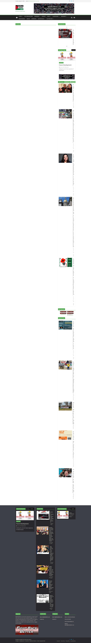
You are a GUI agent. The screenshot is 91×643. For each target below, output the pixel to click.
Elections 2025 (50, 18)
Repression (63, 16)
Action (20, 16)
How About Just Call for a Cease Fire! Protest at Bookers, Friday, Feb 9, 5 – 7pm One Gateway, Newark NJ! (51, 553)
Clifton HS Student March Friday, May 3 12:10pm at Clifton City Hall (73, 413)
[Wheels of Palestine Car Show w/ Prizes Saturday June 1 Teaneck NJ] (43, 518)
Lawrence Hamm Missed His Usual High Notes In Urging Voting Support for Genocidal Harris (73, 377)
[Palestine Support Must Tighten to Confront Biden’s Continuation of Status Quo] (42, 587)
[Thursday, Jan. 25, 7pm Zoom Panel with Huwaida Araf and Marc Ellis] (65, 340)
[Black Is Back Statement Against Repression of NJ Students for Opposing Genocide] (65, 113)
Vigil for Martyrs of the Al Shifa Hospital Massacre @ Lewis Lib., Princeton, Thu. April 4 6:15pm (52, 601)
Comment (73, 82)
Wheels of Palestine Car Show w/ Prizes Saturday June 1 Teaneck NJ (52, 517)
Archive (28, 18)
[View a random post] (74, 17)
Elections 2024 (41, 18)
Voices (48, 16)
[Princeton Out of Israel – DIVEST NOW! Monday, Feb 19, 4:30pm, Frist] (65, 449)
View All (73, 50)
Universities (33, 18)
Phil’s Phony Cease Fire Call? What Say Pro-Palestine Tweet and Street (73, 481)
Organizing (36, 16)
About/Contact (22, 18)
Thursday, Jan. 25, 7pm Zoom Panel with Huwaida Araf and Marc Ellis (73, 335)
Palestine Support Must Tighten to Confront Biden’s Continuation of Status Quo (51, 585)
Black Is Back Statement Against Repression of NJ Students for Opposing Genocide (73, 126)
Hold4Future (61, 62)
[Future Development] (67, 56)
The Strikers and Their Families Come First (73, 93)
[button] (22, 16)
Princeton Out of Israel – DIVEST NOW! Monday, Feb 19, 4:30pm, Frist (73, 445)
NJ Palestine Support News (20, 11)
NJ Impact (44, 16)
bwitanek (67, 67)
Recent (67, 82)
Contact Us (42, 619)
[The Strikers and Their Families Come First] (65, 88)
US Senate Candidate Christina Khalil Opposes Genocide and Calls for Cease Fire (73, 170)
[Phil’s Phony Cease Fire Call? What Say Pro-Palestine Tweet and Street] (65, 484)
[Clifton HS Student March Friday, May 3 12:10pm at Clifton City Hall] (65, 416)
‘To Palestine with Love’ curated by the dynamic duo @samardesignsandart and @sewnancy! (73, 277)
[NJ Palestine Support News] (16, 17)
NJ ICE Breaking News (28, 16)
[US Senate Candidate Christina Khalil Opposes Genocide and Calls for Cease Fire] (65, 158)
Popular (61, 82)
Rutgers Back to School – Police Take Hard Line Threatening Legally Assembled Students (51, 571)
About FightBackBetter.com (45, 617)
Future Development (65, 65)
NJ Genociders (55, 16)
